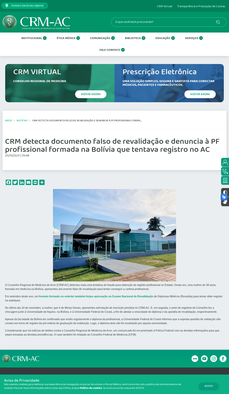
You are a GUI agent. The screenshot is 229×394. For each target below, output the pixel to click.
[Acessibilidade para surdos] (225, 201)
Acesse (91, 94)
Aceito (209, 386)
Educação (162, 38)
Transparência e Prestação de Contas (201, 6)
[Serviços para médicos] (225, 171)
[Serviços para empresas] (225, 180)
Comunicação (100, 38)
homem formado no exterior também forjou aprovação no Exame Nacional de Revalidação (96, 296)
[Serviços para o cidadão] (225, 162)
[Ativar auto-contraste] (225, 192)
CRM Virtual (164, 6)
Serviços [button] (191, 38)
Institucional (31, 38)
